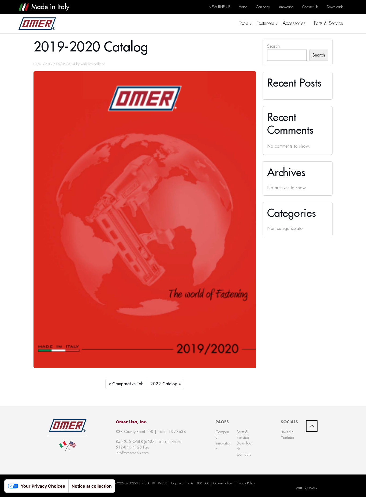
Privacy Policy (245, 483)
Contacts (244, 454)
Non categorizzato (285, 228)
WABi (313, 488)
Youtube (287, 437)
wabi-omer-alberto (93, 64)
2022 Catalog (163, 384)
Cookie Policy (222, 483)
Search (273, 46)
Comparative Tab (128, 384)
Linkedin (287, 431)
